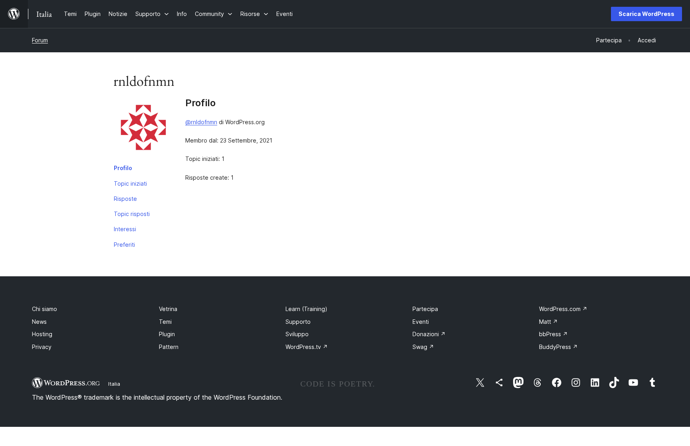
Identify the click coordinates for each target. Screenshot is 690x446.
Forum (40, 40)
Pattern (168, 346)
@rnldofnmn (201, 122)
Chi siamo (44, 308)
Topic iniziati (130, 183)
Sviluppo (297, 334)
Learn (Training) (306, 308)
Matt (548, 321)
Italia (114, 384)
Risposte (125, 198)
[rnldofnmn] (143, 129)
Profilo (123, 168)
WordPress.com (563, 308)
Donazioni (429, 334)
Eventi (420, 321)
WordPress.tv (307, 346)
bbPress (553, 334)
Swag (423, 346)
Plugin (167, 334)
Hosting (42, 334)
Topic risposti (132, 213)
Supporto (298, 321)
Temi (165, 321)
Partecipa (425, 308)
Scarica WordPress (646, 13)
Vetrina (168, 308)
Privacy (42, 346)
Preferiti (124, 244)
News (39, 321)
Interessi (125, 229)
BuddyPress (558, 346)
